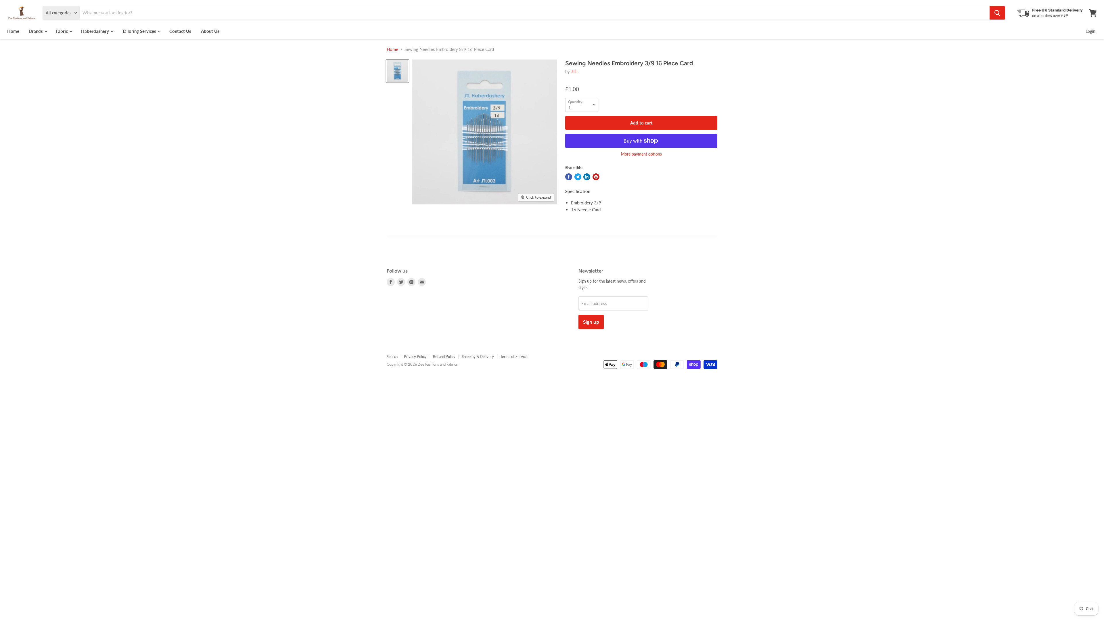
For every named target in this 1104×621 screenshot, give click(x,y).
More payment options (641, 154)
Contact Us (180, 31)
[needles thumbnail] (397, 71)
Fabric (62, 31)
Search (392, 356)
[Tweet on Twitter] (577, 176)
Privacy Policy (415, 356)
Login (1090, 31)
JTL (574, 71)
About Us (210, 31)
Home (13, 31)
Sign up (591, 322)
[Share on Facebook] (568, 176)
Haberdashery (95, 31)
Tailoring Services (139, 31)
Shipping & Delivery (478, 356)
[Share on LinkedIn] (586, 176)
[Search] (997, 13)
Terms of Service (514, 356)
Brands (36, 31)
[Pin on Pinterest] (596, 176)
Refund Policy (444, 356)
